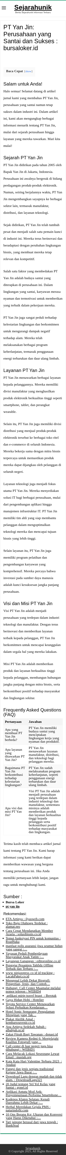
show (28, 71)
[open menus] (4, 8)
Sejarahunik (33, 7)
